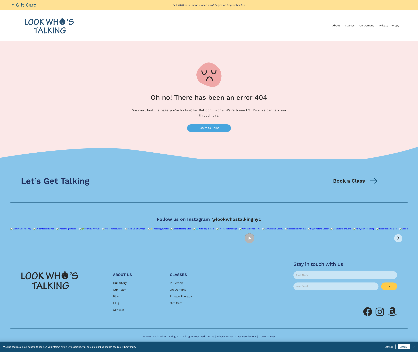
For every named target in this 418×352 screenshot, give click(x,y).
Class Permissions (246, 336)
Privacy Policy (225, 336)
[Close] (414, 346)
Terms (210, 336)
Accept (403, 346)
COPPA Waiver (267, 336)
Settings (389, 346)
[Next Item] (398, 238)
